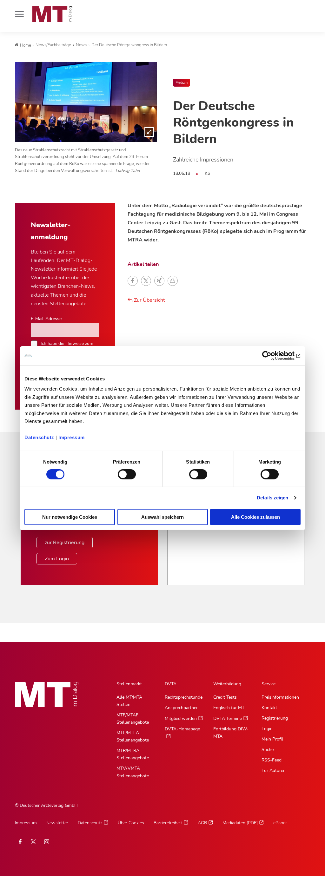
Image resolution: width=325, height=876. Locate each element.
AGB (202, 823)
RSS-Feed (272, 760)
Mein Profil (272, 739)
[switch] (121, 472)
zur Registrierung (64, 542)
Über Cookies (131, 823)
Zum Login (57, 558)
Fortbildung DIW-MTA (231, 732)
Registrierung (275, 718)
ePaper (280, 823)
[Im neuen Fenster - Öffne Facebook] (20, 842)
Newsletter (57, 823)
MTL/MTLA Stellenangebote (132, 736)
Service (268, 684)
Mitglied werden (181, 718)
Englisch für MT (228, 708)
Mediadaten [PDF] (240, 823)
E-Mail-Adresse (46, 318)
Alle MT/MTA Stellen (129, 701)
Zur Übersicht (149, 300)
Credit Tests (225, 697)
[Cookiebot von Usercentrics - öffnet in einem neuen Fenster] (273, 355)
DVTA (170, 684)
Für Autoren (274, 770)
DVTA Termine (227, 718)
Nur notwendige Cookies (69, 517)
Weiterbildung (227, 684)
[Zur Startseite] (52, 14)
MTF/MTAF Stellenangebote (132, 718)
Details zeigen (272, 497)
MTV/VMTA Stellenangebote (132, 772)
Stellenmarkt (129, 684)
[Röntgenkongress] (86, 102)
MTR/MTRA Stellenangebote (132, 754)
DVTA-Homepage (182, 729)
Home (25, 45)
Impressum (71, 437)
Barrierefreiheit (168, 823)
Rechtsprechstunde (183, 697)
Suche (268, 750)
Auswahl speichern (162, 517)
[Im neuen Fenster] (33, 842)
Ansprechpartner (181, 708)
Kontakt (269, 708)
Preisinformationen (280, 697)
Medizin (182, 82)
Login (267, 729)
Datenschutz (39, 437)
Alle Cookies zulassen (255, 517)
